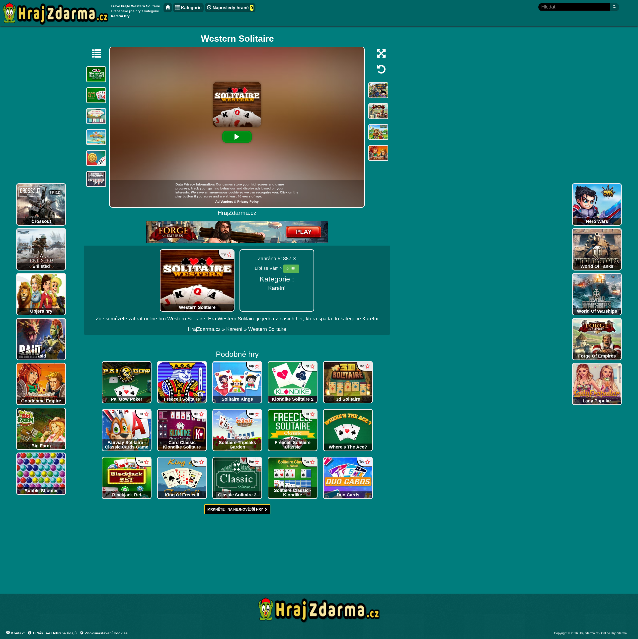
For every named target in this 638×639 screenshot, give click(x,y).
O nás (37, 633)
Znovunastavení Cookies (106, 633)
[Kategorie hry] (94, 53)
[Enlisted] (41, 249)
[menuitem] (267, 329)
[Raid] (41, 339)
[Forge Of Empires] (597, 339)
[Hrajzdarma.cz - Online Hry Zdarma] (167, 7)
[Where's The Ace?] (348, 430)
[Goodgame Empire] (41, 384)
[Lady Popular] (597, 384)
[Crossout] (41, 204)
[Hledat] (614, 7)
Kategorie (191, 7)
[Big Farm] (41, 429)
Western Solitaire (267, 329)
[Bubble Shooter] (41, 473)
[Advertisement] (41, 106)
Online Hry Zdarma (614, 633)
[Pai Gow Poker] (126, 382)
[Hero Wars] (597, 204)
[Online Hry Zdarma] (319, 611)
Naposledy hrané (232, 7)
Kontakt (17, 633)
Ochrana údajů (63, 633)
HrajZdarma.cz (204, 329)
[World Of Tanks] (597, 249)
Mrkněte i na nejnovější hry (235, 509)
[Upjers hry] (41, 294)
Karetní (277, 288)
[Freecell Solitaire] (182, 382)
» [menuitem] (207, 329)
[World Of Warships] (597, 294)
